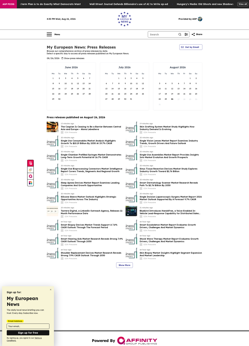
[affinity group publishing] (30, 176)
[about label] (62, 132)
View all (243, 4)
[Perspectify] (30, 170)
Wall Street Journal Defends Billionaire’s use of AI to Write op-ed (128, 4)
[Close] (50, 289)
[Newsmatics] (30, 182)
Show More (124, 265)
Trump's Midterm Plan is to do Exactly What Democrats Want (44, 4)
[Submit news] (30, 163)
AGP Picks (8, 4)
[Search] (180, 34)
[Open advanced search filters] (186, 34)
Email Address (15, 321)
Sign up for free (28, 332)
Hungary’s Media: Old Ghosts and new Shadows (205, 4)
